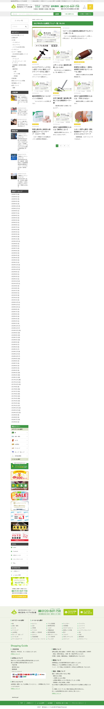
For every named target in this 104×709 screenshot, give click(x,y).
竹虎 (80, 634)
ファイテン (82, 623)
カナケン (34, 634)
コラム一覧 (20, 20)
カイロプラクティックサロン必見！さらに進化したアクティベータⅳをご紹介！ (41, 69)
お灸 (15, 71)
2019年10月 (15, 330)
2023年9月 (14, 243)
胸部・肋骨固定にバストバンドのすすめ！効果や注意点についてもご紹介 (22, 100)
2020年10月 (15, 307)
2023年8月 (14, 246)
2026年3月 (14, 203)
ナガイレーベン (83, 639)
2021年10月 (15, 283)
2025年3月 (14, 220)
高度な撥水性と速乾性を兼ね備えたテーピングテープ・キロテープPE (41, 132)
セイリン (34, 623)
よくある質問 (40, 703)
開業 (14, 87)
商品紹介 (14, 56)
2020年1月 (14, 323)
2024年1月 (14, 239)
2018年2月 (14, 375)
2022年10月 (15, 269)
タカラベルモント (68, 628)
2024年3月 (14, 234)
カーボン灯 (15, 636)
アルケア (65, 634)
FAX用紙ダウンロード (67, 1)
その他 (34, 62)
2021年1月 (14, 300)
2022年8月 (14, 271)
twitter (14, 547)
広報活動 (14, 78)
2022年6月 (14, 274)
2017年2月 (14, 403)
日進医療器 (35, 636)
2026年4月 (14, 201)
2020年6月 (14, 314)
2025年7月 (14, 213)
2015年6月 (14, 422)
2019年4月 (14, 344)
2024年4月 (14, 232)
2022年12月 (15, 264)
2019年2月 (14, 347)
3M (80, 632)
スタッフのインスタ (18, 559)
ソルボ (49, 628)
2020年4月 (14, 316)
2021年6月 (14, 293)
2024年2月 (14, 236)
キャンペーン (16, 44)
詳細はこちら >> (15, 654)
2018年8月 (14, 361)
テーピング (35, 124)
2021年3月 (14, 295)
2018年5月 (14, 368)
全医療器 (65, 625)
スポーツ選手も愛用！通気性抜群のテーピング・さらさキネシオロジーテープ (83, 132)
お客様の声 (15, 37)
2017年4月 (14, 398)
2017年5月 (14, 396)
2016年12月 (15, 407)
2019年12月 (15, 325)
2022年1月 (14, 279)
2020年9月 (14, 309)
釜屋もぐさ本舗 (67, 630)
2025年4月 (14, 217)
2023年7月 (14, 248)
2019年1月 (14, 349)
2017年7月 (14, 391)
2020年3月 (14, 318)
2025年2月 (14, 222)
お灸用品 (14, 632)
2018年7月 (14, 363)
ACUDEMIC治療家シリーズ (20, 54)
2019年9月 (14, 332)
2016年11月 (15, 410)
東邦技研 (81, 636)
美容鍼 (16, 76)
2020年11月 (15, 304)
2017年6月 (14, 393)
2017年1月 (14, 405)
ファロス (34, 630)
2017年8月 (14, 389)
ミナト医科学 (51, 636)
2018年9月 (14, 358)
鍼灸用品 (82, 62)
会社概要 (58, 1)
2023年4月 (14, 255)
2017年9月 (14, 386)
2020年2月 (14, 321)
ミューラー (82, 628)
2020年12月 (15, 302)
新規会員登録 (36, 1)
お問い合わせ (76, 1)
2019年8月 (14, 335)
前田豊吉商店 (51, 625)
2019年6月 (14, 339)
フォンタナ (51, 639)
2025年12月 (15, 206)
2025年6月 (14, 215)
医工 (64, 632)
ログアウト (89, 1)
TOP (21, 703)
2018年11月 (15, 354)
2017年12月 (15, 379)
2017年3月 (14, 400)
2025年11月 (15, 208)
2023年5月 (14, 253)
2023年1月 (14, 262)
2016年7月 (14, 419)
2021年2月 (14, 297)
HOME (33, 19)
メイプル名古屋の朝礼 (19, 47)
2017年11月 (15, 382)
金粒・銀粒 (15, 625)
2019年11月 (15, 328)
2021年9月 (14, 286)
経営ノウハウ (15, 85)
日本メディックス (52, 634)
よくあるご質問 (51, 1)
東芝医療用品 (51, 632)
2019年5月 (14, 342)
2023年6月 (14, 250)
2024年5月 (14, 229)
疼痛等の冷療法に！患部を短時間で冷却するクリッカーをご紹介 (83, 69)
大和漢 (34, 628)
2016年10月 (15, 412)
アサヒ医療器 (51, 623)
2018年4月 (14, 370)
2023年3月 (14, 257)
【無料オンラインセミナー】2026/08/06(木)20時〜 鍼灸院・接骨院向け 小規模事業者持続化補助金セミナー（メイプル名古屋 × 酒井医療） (23, 163)
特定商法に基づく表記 (62, 703)
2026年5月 (14, 199)
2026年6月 (14, 196)
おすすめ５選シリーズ (18, 35)
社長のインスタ (17, 555)
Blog (14, 563)
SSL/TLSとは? (15, 697)
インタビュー (16, 42)
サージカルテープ (17, 639)
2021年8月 (14, 288)
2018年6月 (14, 365)
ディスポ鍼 (17, 73)
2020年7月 (14, 311)
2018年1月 (14, 377)
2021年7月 (14, 290)
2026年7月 (14, 194)
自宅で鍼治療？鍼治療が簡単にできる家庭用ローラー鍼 (62, 100)
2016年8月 (14, 417)
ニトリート (82, 625)
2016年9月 (14, 415)
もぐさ (14, 628)
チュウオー (66, 623)
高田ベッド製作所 (37, 632)
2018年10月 (15, 356)
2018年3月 (14, 372)
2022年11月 (15, 267)
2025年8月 (14, 210)
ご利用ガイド (43, 1)
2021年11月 (15, 281)
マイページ (83, 1)
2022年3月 (14, 276)
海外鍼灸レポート (16, 83)
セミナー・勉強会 (16, 51)
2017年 (38, 19)
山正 (33, 625)
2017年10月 (15, 384)
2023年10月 (15, 241)
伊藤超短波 (51, 630)
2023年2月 (14, 260)
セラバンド (66, 639)
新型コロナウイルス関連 (18, 80)
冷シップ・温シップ (17, 634)
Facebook (15, 551)
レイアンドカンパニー (85, 630)
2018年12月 (15, 351)
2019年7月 (14, 337)
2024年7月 (14, 227)
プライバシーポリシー (78, 703)
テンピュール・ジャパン (38, 639)
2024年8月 (14, 224)
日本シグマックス (68, 636)
